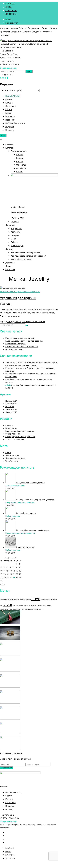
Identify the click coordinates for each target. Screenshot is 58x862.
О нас (13, 238)
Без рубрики (11, 428)
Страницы (10, 225)
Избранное (16, 228)
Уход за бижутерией (14, 439)
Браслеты (10, 116)
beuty (9, 321)
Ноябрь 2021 (11, 401)
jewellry (18, 321)
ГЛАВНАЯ (10, 3)
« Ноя (2, 584)
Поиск (29, 71)
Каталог (9, 148)
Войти (8, 19)
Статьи (8, 249)
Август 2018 (11, 404)
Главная (9, 144)
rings (47, 599)
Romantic (4, 291)
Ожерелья (10, 106)
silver (7, 604)
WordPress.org (11, 461)
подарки (21, 609)
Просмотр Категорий (10, 90)
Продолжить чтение (10, 316)
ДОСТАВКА (10, 14)
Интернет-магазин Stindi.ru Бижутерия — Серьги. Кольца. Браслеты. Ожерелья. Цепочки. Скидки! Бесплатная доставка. (29, 31)
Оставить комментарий (33, 321)
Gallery (14, 242)
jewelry (28, 599)
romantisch (53, 599)
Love (35, 598)
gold (17, 599)
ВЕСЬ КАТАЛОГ (13, 96)
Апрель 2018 (11, 409)
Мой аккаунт (11, 23)
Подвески (10, 120)
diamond (13, 599)
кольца (15, 609)
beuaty (2, 599)
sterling (15, 605)
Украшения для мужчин (18, 298)
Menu (3, 136)
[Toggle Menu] (1, 139)
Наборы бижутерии (15, 123)
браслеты (28, 605)
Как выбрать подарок (21, 259)
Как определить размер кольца (20, 436)
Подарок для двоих (14, 349)
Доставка (10, 262)
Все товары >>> (19, 151)
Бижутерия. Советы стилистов (24, 291)
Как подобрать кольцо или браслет (28, 256)
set (1, 605)
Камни (8, 109)
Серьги (9, 99)
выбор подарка (43, 605)
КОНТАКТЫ (11, 10)
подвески (34, 609)
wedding (22, 605)
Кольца (9, 102)
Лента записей (12, 455)
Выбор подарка (12, 434)
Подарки (9, 126)
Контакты (15, 232)
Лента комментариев (15, 458)
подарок (28, 609)
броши (35, 605)
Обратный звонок (8, 68)
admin (8, 385)
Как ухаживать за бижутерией (25, 252)
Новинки (9, 130)
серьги (41, 609)
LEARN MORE (17, 218)
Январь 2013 (11, 412)
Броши (8, 113)
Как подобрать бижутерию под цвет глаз (24, 341)
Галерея (15, 235)
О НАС (8, 7)
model (43, 599)
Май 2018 (9, 406)
